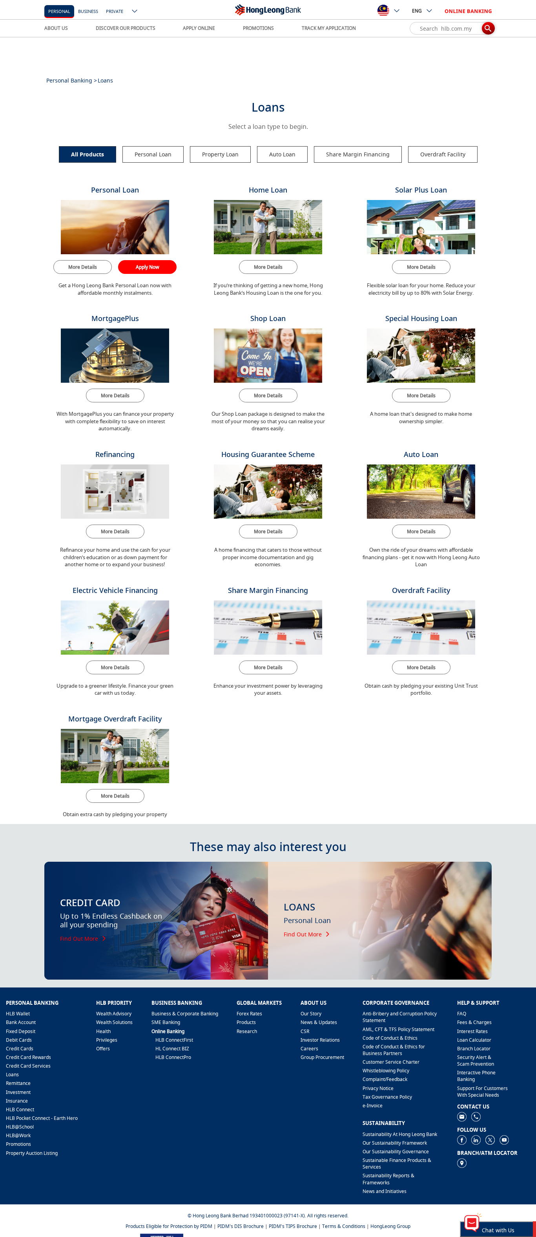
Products (246, 1022)
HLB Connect (20, 1109)
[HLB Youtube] (504, 1139)
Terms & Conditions (343, 1226)
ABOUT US (56, 28)
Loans (12, 1074)
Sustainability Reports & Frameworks (388, 1179)
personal (59, 11)
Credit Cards (19, 1048)
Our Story (311, 1013)
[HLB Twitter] (490, 1139)
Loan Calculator (474, 1040)
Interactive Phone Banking (476, 1076)
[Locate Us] (462, 1162)
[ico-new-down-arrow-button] (135, 12)
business (88, 11)
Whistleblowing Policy (386, 1070)
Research (247, 1031)
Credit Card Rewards (28, 1057)
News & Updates (319, 1022)
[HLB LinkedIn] (476, 1139)
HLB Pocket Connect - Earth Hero (42, 1118)
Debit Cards (19, 1040)
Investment (18, 1092)
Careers (309, 1048)
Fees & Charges (474, 1022)
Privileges (106, 1040)
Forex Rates (249, 1013)
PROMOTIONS (258, 28)
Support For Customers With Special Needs (482, 1091)
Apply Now (147, 267)
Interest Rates (472, 1031)
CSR (305, 1031)
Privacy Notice (378, 1088)
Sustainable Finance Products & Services (397, 1163)
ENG (417, 10)
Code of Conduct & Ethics (390, 1038)
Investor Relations (320, 1040)
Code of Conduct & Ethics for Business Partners (394, 1050)
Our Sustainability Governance (396, 1151)
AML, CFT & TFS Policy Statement (398, 1029)
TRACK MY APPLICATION (329, 28)
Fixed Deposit (20, 1031)
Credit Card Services (28, 1066)
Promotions (18, 1144)
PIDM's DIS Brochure (240, 1226)
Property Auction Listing (32, 1153)
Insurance (17, 1101)
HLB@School (20, 1126)
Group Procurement (322, 1057)
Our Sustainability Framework (395, 1143)
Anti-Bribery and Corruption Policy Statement (400, 1017)
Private (114, 11)
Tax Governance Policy (387, 1097)
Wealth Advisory (113, 1013)
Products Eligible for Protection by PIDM (169, 1226)
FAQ (461, 1013)
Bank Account (21, 1022)
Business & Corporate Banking (184, 1013)
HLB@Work (18, 1135)
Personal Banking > (71, 80)
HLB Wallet (18, 1013)
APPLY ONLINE (199, 28)
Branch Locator (473, 1048)
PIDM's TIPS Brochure (293, 1226)
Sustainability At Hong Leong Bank (400, 1134)
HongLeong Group (390, 1226)
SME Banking (165, 1022)
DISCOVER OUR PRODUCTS (125, 28)
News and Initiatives (385, 1191)
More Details (82, 267)
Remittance (18, 1083)
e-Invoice (373, 1105)
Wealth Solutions (114, 1022)
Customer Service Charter (391, 1062)
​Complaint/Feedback (385, 1079)
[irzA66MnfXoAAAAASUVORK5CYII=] (476, 1116)
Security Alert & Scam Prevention (475, 1060)
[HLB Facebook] (462, 1139)
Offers (103, 1048)
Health (103, 1031)
